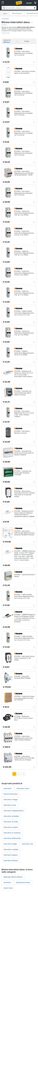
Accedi (28, 3)
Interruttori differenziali (12, 838)
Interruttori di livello (11, 822)
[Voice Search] (34, 8)
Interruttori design (10, 844)
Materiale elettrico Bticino (13, 877)
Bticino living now (17, 13)
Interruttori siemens (11, 860)
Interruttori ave (27, 844)
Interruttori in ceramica (12, 833)
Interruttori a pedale (11, 849)
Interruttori (6, 18)
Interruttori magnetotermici (14, 811)
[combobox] (19, 8)
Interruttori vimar (10, 805)
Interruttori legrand (11, 855)
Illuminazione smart (23, 882)
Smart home (8, 888)
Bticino (5, 13)
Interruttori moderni (11, 827)
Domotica (7, 882)
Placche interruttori (11, 794)
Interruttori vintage (10, 799)
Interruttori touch (23, 788)
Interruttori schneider (11, 816)
